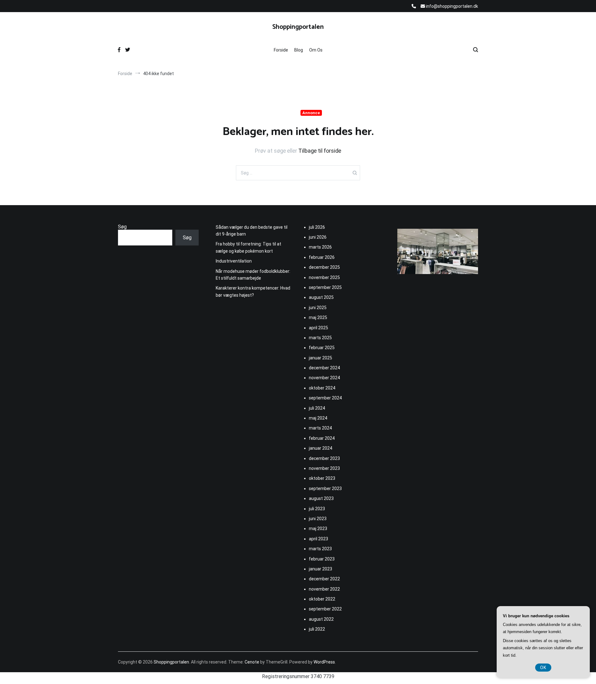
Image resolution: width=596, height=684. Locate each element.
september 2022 (325, 608)
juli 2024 (317, 408)
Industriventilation (234, 261)
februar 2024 (322, 438)
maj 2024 (318, 418)
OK (543, 667)
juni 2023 (318, 518)
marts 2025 (320, 337)
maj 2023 (318, 528)
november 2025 (324, 277)
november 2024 (324, 377)
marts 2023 (320, 548)
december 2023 (324, 458)
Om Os (316, 49)
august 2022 (321, 619)
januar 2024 (320, 448)
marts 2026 (320, 247)
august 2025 (321, 297)
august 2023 (321, 498)
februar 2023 (322, 558)
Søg (122, 227)
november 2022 (324, 589)
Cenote (252, 661)
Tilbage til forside (319, 150)
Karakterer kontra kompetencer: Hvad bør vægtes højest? (253, 291)
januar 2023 (320, 568)
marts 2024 (320, 427)
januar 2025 (320, 357)
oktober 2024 (322, 387)
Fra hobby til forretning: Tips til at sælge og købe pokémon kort (248, 247)
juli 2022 (317, 629)
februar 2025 (322, 347)
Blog (298, 49)
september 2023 (325, 488)
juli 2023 (317, 508)
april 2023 (318, 538)
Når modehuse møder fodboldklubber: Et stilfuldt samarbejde (253, 275)
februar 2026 (322, 257)
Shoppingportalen (298, 27)
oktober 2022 (322, 598)
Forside (281, 49)
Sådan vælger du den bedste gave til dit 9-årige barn (251, 230)
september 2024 (325, 397)
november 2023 (324, 468)
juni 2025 (318, 307)
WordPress (324, 661)
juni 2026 (318, 237)
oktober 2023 (322, 478)
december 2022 (324, 578)
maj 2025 (318, 317)
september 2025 (325, 287)
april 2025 (318, 327)
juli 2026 (317, 227)
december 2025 (324, 267)
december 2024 (324, 367)
